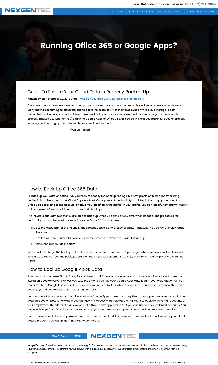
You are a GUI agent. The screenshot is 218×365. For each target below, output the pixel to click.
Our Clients (180, 11)
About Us (122, 11)
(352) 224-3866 (203, 4)
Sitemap (138, 363)
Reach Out (210, 11)
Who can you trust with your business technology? (112, 99)
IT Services (134, 11)
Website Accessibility (174, 363)
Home (112, 11)
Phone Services (165, 11)
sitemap (77, 336)
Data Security (148, 11)
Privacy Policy (153, 363)
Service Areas (195, 11)
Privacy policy (60, 336)
